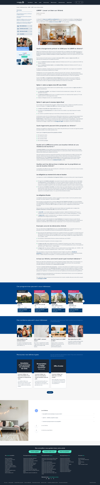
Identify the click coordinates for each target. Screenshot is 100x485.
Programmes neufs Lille (64, 466)
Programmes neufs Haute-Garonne (29, 463)
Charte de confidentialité (27, 482)
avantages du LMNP (42, 278)
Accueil (18, 7)
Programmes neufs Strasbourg (65, 470)
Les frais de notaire (8, 460)
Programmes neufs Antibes (65, 458)
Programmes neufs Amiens (65, 459)
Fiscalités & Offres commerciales (18, 482)
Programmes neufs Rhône (28, 467)
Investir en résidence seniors (10, 465)
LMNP (29, 7)
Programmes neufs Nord (27, 466)
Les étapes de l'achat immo (10, 459)
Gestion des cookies (43, 482)
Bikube (79, 463)
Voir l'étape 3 (64, 430)
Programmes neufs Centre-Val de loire (49, 463)
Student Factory (81, 461)
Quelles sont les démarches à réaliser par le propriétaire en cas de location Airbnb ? (24, 23)
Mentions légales (11, 482)
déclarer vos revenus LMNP (55, 21)
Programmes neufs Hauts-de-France (48, 465)
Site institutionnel (81, 458)
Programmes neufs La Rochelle (65, 464)
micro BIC (41, 212)
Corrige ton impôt (59, 121)
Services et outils (23, 31)
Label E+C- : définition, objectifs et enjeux (50, 417)
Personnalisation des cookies (36, 482)
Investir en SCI (7, 467)
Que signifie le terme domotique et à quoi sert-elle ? (52, 413)
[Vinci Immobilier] (20, 2)
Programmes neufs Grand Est (47, 464)
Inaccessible (7, 469)
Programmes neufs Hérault (28, 465)
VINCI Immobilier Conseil (83, 464)
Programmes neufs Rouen (64, 469)
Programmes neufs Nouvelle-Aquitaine (49, 469)
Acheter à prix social (8, 463)
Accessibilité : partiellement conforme (53, 482)
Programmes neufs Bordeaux (65, 460)
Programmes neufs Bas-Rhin (28, 459)
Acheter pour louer (23, 7)
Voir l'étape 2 (64, 425)
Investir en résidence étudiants (10, 466)
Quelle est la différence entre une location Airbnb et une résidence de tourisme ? (24, 20)
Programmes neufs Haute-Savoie (29, 464)
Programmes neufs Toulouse (65, 471)
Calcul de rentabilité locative (10, 470)
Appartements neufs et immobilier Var (30, 472)
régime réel (41, 215)
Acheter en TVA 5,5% (8, 461)
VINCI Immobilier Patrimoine (83, 459)
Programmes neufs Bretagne (47, 461)
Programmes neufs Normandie (47, 467)
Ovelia (79, 460)
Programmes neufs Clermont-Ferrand (67, 461)
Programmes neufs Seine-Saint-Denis (30, 469)
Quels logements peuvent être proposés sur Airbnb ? (24, 17)
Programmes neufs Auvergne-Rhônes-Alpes (50, 458)
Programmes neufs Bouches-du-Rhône (30, 460)
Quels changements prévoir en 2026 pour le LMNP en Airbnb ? (24, 14)
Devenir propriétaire (8, 458)
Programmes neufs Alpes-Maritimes (29, 458)
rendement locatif (57, 160)
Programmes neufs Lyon (64, 465)
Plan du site (5, 482)
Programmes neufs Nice (64, 467)
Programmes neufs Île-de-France (48, 466)
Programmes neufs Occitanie (47, 470)
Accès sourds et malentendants (63, 482)
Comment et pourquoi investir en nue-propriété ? (52, 421)
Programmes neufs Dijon (64, 463)
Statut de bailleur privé (9, 472)
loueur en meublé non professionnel (51, 19)
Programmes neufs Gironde (28, 461)
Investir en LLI (7, 471)
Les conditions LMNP (9, 464)
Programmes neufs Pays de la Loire (48, 471)
